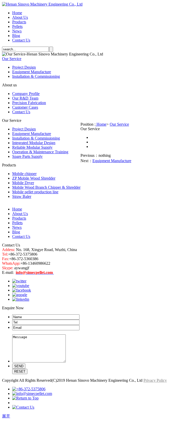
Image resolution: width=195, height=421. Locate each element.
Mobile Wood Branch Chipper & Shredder (46, 187)
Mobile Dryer (23, 183)
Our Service (11, 58)
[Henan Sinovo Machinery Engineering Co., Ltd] (42, 4)
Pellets (17, 26)
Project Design (24, 67)
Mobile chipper (24, 173)
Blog (16, 35)
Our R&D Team (25, 98)
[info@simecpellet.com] (32, 393)
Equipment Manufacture (31, 72)
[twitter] (19, 281)
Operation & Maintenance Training (40, 152)
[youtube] (20, 285)
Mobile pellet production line (35, 192)
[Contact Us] (23, 407)
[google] (19, 295)
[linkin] (20, 299)
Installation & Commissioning (36, 76)
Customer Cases (25, 107)
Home (17, 13)
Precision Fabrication (29, 103)
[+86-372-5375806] (28, 389)
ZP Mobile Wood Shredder (33, 178)
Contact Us (21, 40)
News (17, 31)
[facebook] (21, 290)
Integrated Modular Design (33, 143)
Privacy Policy (155, 380)
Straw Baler (21, 196)
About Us (20, 17)
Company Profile (26, 93)
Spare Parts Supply (27, 156)
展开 (6, 416)
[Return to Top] (25, 398)
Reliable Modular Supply (32, 147)
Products (19, 22)
